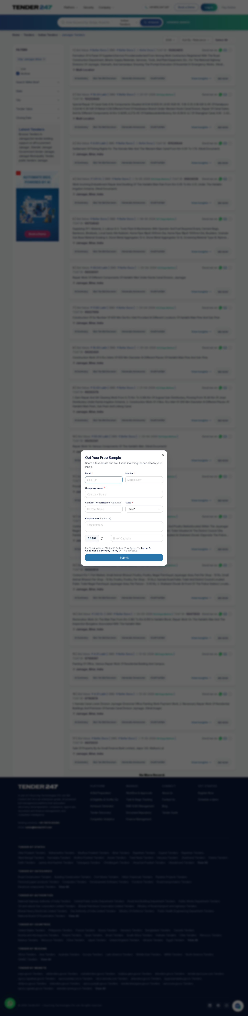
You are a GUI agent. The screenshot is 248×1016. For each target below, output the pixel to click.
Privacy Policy (109, 550)
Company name (95, 487)
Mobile (130, 473)
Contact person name (103, 502)
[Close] (162, 454)
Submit (124, 557)
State (129, 502)
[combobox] (144, 508)
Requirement (98, 518)
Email (89, 473)
